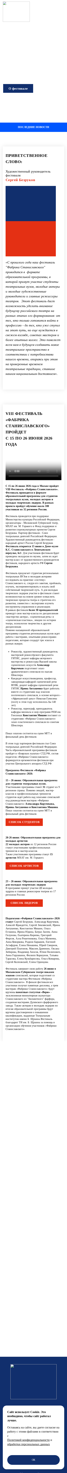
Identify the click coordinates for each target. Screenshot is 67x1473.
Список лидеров (24, 903)
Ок (33, 1459)
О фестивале (18, 88)
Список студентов (24, 822)
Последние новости (33, 127)
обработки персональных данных (28, 1444)
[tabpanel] (33, 273)
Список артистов (24, 865)
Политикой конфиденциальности (28, 1440)
